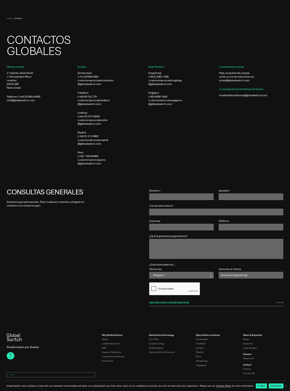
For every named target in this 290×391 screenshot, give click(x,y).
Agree (261, 385)
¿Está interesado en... (162, 264)
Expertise (248, 343)
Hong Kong (201, 361)
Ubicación (155, 269)
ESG (104, 348)
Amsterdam (202, 339)
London (200, 348)
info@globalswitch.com (21, 100)
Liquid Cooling (156, 343)
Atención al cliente (230, 269)
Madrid (199, 352)
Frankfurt (201, 343)
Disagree (276, 385)
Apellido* (224, 190)
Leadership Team (111, 343)
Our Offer (154, 339)
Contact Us (249, 373)
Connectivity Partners (113, 356)
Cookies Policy (223, 385)
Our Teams (107, 361)
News (246, 339)
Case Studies (250, 348)
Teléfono (224, 221)
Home (9, 18)
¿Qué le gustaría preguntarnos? (168, 236)
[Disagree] (285, 386)
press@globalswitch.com (234, 80)
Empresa (154, 221)
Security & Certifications (162, 352)
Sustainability (156, 348)
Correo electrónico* (161, 205)
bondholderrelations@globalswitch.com (243, 95)
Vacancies (248, 358)
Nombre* (155, 190)
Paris (198, 356)
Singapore (201, 365)
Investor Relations (111, 352)
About (105, 339)
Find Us (247, 369)
